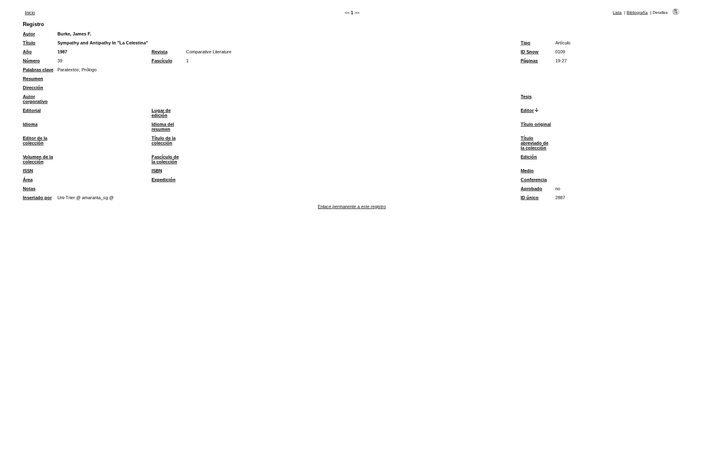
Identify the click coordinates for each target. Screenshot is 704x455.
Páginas (529, 60)
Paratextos (68, 69)
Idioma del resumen (163, 127)
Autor (29, 33)
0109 (560, 51)
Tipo (525, 42)
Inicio (30, 12)
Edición (529, 156)
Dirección (33, 87)
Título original (536, 124)
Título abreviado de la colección (534, 143)
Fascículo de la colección (165, 159)
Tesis (526, 96)
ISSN (28, 170)
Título (29, 42)
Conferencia (534, 179)
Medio (527, 170)
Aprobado (531, 188)
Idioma (30, 124)
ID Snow (530, 51)
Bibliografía (637, 12)
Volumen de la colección (38, 159)
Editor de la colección (35, 140)
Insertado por (37, 197)
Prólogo (89, 69)
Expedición (164, 179)
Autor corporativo (35, 99)
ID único (530, 197)
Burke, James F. (74, 33)
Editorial (32, 110)
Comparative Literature (208, 51)
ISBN (157, 170)
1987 (62, 51)
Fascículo (162, 60)
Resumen (33, 78)
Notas (29, 188)
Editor (527, 110)
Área (28, 179)
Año (27, 51)
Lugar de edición (161, 113)
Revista (159, 51)
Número (31, 60)
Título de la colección (164, 140)
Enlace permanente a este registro (352, 206)
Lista (617, 12)
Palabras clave (38, 69)
